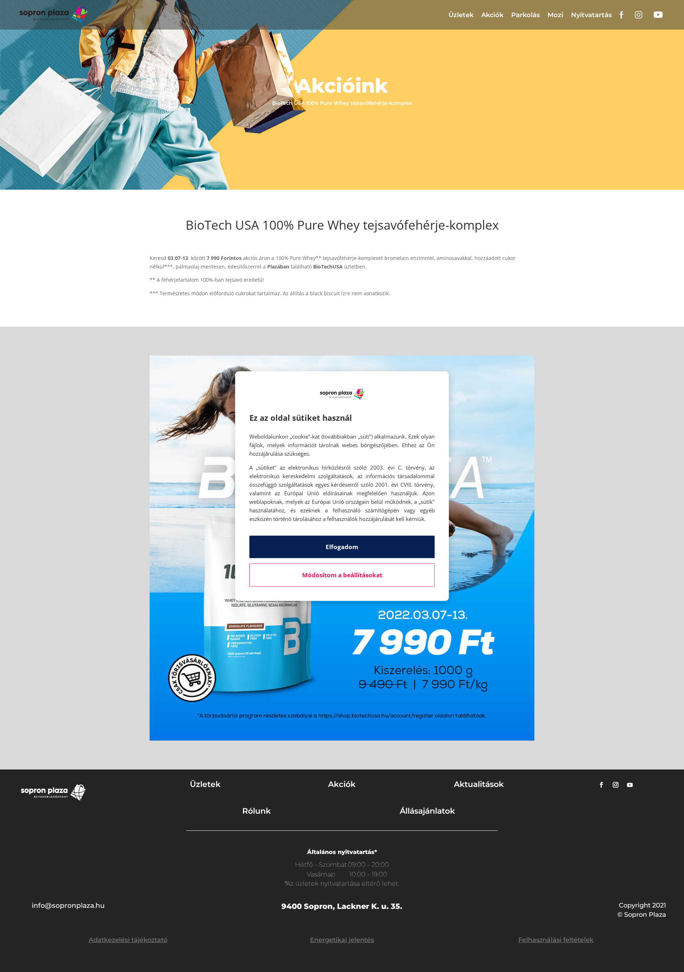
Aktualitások (479, 784)
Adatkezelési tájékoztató (128, 940)
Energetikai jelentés (342, 940)
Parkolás (525, 15)
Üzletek (461, 15)
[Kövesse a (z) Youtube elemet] (630, 785)
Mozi (555, 15)
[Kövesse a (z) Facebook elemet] (601, 785)
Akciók (492, 15)
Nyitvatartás (591, 15)
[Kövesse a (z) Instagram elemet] (615, 785)
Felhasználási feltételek (556, 940)
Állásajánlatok (427, 811)
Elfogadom (342, 547)
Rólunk (256, 811)
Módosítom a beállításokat (342, 575)
